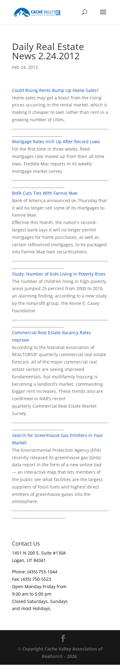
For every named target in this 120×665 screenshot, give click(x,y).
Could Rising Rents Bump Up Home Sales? (55, 90)
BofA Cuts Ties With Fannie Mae (45, 193)
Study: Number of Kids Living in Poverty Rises (59, 274)
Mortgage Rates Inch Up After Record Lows (56, 141)
